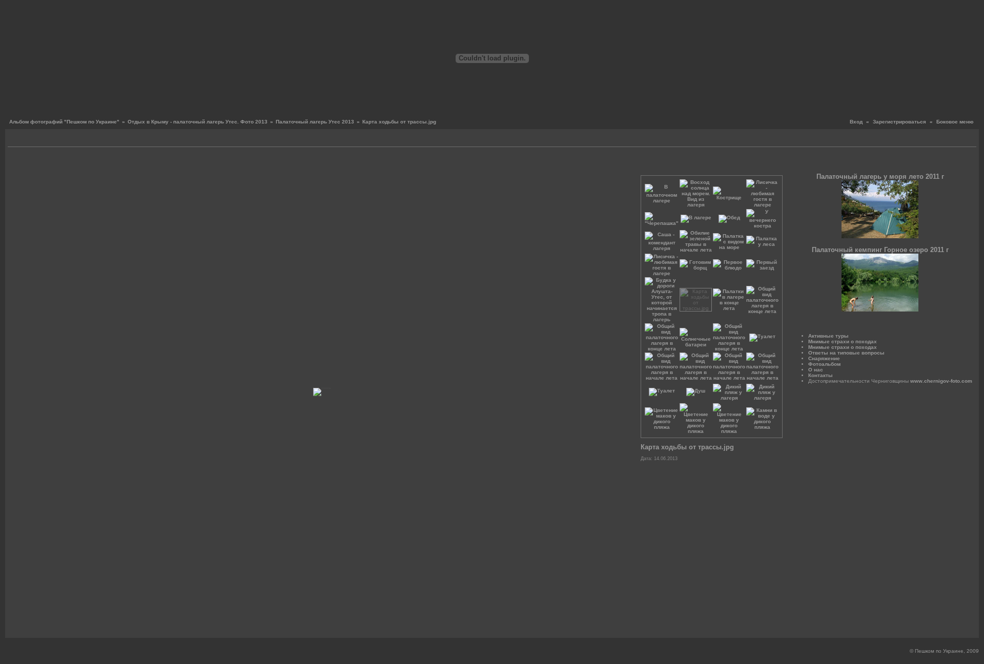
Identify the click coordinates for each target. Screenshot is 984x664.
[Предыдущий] (28, 164)
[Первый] (21, 164)
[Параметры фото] (317, 164)
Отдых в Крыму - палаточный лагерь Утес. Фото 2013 (198, 122)
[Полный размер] (329, 164)
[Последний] (626, 164)
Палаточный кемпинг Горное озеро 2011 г (880, 250)
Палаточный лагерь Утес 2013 (315, 122)
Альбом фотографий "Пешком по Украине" (64, 122)
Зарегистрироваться (899, 122)
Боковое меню (955, 122)
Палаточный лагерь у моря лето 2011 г (880, 176)
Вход (856, 122)
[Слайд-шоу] (28, 139)
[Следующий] (619, 164)
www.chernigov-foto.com (941, 381)
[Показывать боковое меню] (16, 139)
